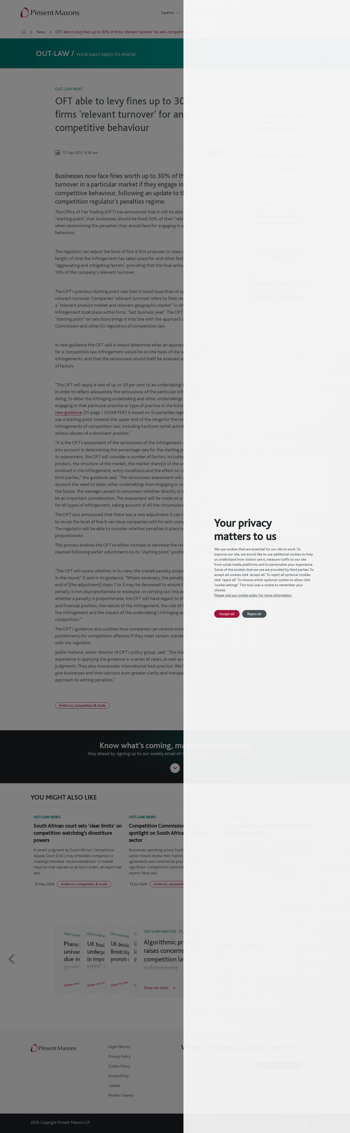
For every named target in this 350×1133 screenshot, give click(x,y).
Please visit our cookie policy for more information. (253, 595)
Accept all (226, 614)
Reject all (254, 614)
